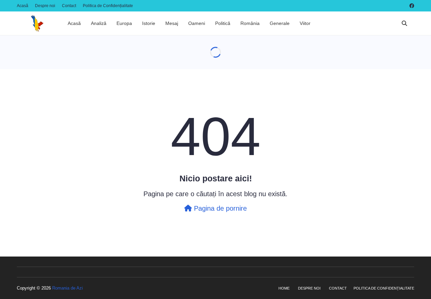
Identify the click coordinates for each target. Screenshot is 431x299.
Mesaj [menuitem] (171, 23)
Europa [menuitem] (124, 23)
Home (284, 288)
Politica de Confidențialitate (108, 5)
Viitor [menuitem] (305, 23)
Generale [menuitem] (280, 23)
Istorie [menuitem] (148, 23)
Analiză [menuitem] (98, 23)
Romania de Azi (67, 288)
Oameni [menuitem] (196, 23)
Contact (69, 5)
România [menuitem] (250, 23)
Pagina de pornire (219, 208)
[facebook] (411, 5)
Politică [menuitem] (222, 23)
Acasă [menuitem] (74, 23)
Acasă (22, 5)
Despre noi (45, 5)
